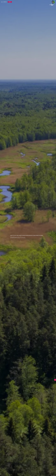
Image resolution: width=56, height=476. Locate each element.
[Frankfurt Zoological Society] (52, 3)
